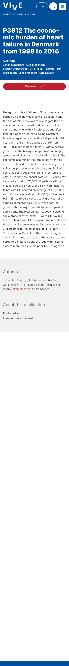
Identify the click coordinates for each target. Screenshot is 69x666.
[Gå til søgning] (53, 6)
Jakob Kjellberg (28, 72)
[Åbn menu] (62, 6)
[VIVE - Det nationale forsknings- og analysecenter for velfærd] (12, 6)
